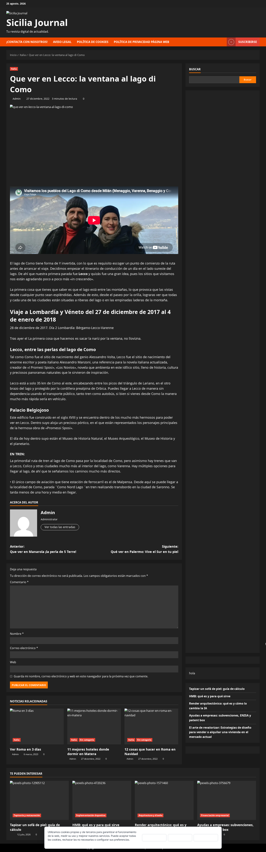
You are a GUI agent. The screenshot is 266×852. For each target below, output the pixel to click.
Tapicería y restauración (27, 815)
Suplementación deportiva (90, 815)
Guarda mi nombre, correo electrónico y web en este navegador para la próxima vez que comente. (81, 676)
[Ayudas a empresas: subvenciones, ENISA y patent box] (226, 800)
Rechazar (180, 837)
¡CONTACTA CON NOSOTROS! (27, 42)
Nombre (17, 634)
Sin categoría (87, 739)
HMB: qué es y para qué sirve (209, 696)
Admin (17, 98)
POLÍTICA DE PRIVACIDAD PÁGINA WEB (141, 42)
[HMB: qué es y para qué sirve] (101, 800)
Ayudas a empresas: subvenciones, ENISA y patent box (225, 827)
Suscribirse (247, 42)
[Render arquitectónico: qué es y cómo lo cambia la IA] (164, 800)
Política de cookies (59, 843)
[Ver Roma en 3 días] (37, 726)
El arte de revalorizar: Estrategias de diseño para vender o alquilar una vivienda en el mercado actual (220, 732)
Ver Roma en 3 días (25, 749)
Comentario (19, 582)
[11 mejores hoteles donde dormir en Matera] (94, 726)
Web (13, 662)
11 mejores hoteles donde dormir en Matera (88, 751)
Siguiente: (144, 549)
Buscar (195, 69)
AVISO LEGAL (62, 42)
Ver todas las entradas (60, 527)
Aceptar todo (154, 837)
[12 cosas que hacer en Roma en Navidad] (151, 726)
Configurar (206, 837)
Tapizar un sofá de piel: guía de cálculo (217, 689)
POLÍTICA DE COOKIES (92, 42)
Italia (14, 68)
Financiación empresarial (215, 815)
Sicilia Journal (37, 22)
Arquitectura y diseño (150, 815)
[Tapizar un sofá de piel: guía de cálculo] (39, 800)
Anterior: (43, 549)
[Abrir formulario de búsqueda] (223, 41)
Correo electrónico (24, 648)
